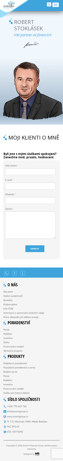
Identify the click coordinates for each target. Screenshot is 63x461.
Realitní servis (10, 372)
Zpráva (8, 209)
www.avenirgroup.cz (17, 416)
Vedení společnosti (13, 296)
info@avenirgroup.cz (17, 411)
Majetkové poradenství (15, 363)
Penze (6, 330)
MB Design (37, 454)
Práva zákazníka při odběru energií (20, 317)
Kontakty (8, 300)
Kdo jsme (8, 292)
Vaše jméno (12, 166)
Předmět (10, 194)
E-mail (9, 180)
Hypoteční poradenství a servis (19, 368)
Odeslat (34, 249)
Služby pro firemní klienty (16, 393)
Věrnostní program (13, 351)
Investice (8, 338)
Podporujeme (10, 304)
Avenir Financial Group (9, 5)
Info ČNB (8, 309)
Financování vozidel (13, 347)
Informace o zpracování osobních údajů (23, 313)
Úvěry (6, 342)
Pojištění (7, 334)
